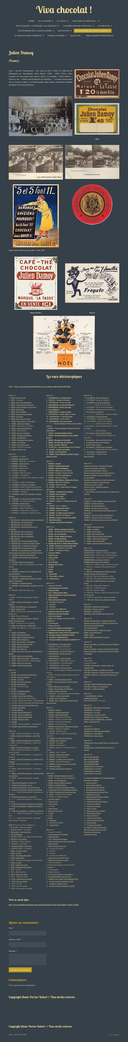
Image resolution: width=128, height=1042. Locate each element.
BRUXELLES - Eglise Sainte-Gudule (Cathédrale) (27, 520)
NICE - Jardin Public (18, 858)
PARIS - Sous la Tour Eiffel (96, 541)
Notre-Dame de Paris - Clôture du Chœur (97, 630)
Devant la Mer (91, 823)
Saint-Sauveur (53, 597)
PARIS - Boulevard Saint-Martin (21, 414)
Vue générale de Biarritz (92, 729)
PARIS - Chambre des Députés (22, 435)
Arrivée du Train (91, 783)
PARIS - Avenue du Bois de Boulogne (99, 543)
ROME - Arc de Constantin (57, 534)
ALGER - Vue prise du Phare (20, 677)
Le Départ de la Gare (93, 794)
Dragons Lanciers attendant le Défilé (61, 635)
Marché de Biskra (55, 520)
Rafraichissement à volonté (96, 811)
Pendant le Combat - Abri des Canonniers (97, 475)
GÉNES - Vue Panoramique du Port (60, 433)
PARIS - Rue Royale (17, 409)
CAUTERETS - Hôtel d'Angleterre (97, 398)
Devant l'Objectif (92, 816)
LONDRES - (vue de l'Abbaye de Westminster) (27, 489)
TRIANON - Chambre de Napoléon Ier (96, 607)
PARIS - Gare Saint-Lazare (20, 445)
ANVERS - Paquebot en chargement (23, 555)
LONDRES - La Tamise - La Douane (23, 485)
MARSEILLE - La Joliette (92, 710)
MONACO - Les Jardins (19, 839)
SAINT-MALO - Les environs (93, 766)
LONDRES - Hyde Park (18, 466)
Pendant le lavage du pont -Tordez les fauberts (99, 480)
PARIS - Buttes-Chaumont (20, 640)
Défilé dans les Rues (93, 799)
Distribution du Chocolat (92, 832)
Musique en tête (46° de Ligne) (58, 611)
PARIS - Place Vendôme (19, 412)
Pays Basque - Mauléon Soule (97, 452)
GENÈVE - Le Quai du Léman (94, 503)
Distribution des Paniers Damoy (97, 801)
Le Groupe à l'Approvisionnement (95, 827)
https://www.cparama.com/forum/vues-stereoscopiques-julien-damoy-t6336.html (43, 386)
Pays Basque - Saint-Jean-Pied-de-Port (99, 440)
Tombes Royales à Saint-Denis (94, 625)
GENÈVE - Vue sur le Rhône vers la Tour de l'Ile (100, 501)
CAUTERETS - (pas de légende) (96, 417)
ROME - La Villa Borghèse (57, 539)
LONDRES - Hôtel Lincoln (19, 459)
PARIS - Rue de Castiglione (21, 433)
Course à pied (53, 557)
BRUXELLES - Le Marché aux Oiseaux (25, 546)
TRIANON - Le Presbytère (92, 611)
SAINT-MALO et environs (92, 769)
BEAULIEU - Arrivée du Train (21, 832)
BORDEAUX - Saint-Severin (93, 736)
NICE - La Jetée (16, 853)
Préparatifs (53, 574)
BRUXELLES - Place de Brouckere (22, 536)
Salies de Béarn (89, 456)
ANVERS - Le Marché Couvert (22, 576)
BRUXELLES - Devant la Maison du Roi (24, 541)
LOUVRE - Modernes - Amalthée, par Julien (98, 670)
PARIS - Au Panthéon (19, 632)
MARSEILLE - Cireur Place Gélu (95, 715)
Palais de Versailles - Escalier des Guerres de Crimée (101, 649)
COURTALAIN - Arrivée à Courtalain (96, 717)
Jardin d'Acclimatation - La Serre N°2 (24, 797)
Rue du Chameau (17, 710)
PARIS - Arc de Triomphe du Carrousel (23, 407)
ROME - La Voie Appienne (58, 452)
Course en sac (53, 555)
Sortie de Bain (53, 562)
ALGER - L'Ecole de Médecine (22, 715)
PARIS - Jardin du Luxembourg (22, 656)
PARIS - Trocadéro (17, 417)
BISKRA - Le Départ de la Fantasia (61, 492)
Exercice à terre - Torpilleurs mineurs (96, 487)
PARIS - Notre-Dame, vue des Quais (23, 421)
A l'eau (50, 569)
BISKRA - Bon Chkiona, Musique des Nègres (63, 480)
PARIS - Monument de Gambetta (22, 440)
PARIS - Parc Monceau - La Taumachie (23, 607)
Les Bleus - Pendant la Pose (58, 637)
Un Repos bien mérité (94, 825)
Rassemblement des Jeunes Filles (97, 792)
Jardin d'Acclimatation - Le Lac (22, 785)
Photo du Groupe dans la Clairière (95, 830)
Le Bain (51, 567)
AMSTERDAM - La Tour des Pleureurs (61, 405)
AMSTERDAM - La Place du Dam (59, 412)
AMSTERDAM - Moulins (94, 696)
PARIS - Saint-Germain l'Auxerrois (22, 405)
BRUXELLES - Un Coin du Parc (21, 525)
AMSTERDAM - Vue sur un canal (60, 421)
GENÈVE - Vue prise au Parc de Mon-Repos (98, 515)
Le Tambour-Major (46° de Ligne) (59, 630)
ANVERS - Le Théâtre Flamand (22, 583)
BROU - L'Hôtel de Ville (92, 722)
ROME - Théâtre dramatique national (61, 529)
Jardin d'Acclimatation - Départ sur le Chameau (27, 804)
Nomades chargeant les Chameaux (61, 522)
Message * (13, 951)
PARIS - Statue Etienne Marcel (21, 428)
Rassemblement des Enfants (95, 787)
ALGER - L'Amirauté (18, 694)
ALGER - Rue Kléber (19, 708)
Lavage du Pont (89, 478)
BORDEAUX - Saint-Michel (93, 733)
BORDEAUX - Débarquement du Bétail (97, 731)
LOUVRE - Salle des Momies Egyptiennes (98, 684)
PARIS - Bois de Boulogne (95, 534)
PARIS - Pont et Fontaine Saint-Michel (99, 536)
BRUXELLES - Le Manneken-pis (22, 522)
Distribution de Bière (94, 813)
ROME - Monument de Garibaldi (59, 440)
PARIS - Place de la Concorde (20, 419)
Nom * (11, 928)
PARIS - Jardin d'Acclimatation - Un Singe (25, 747)
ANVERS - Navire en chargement (23, 562)
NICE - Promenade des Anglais (21, 855)
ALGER (13, 672)
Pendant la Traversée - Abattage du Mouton (98, 466)
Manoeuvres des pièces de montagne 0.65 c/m (99, 473)
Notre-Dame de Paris (91, 628)
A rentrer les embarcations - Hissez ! (96, 471)
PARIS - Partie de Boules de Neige (23, 637)
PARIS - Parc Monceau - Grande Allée (23, 625)
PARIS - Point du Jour (19, 449)
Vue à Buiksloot (53, 409)
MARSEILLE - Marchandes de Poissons (97, 708)
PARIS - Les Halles (93, 529)
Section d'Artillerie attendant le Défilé (62, 640)
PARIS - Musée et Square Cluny (22, 644)
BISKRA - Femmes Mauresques (59, 466)
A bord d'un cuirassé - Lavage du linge (96, 482)
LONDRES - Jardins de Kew (20, 463)
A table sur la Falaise (94, 804)
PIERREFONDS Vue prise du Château (96, 562)
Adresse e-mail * (15, 939)
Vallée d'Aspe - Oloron (93, 445)
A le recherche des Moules (95, 820)
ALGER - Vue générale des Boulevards (24, 675)
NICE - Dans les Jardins (19, 881)
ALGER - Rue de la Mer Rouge (22, 717)
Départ (50, 571)
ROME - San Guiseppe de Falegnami (60, 442)
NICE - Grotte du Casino (19, 851)
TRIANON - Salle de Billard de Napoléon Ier (99, 614)
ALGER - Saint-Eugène (18, 684)
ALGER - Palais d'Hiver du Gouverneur (25, 726)
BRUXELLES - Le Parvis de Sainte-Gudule (26, 543)
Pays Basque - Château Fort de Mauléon (99, 447)
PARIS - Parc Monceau (19, 649)
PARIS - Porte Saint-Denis (95, 527)
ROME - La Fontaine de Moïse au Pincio (62, 541)
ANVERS (15, 569)
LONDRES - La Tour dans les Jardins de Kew (27, 499)
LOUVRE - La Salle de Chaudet (94, 689)
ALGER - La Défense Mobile (20, 691)
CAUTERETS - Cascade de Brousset (98, 402)
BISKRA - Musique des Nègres (59, 508)
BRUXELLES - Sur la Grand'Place (22, 534)
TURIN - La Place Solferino (57, 445)
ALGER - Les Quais (17, 679)
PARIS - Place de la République (21, 402)
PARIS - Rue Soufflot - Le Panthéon (23, 642)
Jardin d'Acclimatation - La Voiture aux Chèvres (28, 811)
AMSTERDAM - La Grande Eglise (59, 398)
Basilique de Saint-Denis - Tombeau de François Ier (101, 623)
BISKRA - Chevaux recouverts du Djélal (62, 517)
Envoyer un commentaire (20, 970)
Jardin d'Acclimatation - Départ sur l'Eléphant (27, 790)
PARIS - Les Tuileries (19, 442)
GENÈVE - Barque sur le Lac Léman (96, 508)
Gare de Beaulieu (16, 834)
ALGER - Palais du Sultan (20, 719)
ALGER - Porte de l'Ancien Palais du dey (25, 705)
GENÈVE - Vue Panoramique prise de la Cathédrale (101, 520)
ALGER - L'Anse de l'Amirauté (21, 682)
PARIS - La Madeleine (19, 438)
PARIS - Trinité (89, 635)
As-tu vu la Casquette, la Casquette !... (61, 628)
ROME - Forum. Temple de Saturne (60, 536)
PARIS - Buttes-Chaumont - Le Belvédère (25, 658)
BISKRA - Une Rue (54, 463)
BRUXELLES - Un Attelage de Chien (24, 548)
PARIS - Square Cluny (18, 609)
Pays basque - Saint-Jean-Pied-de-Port (98, 433)
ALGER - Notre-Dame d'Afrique (22, 696)
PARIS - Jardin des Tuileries (21, 424)
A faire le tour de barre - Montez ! (95, 468)
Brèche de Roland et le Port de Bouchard (62, 595)
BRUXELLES (15, 539)
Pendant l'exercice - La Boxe (93, 485)
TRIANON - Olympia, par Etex (94, 609)
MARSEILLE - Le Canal (92, 712)
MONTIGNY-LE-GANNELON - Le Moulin (98, 719)
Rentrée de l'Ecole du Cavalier (58, 614)
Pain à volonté (91, 809)
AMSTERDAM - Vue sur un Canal (59, 407)
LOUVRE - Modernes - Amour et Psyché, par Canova (101, 672)
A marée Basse (54, 578)
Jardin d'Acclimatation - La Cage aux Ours (26, 787)
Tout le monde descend (93, 785)
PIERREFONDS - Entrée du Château (96, 550)
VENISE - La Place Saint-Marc (59, 449)
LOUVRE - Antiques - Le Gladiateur (96, 686)
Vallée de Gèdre (53, 590)
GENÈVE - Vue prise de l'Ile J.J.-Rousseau (98, 517)
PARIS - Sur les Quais (94, 532)
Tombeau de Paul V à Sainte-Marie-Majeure (63, 543)
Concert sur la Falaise (94, 818)
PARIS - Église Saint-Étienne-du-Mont (96, 637)
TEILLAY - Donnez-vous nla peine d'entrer (101, 600)
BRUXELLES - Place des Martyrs (22, 532)
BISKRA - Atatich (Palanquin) (58, 468)
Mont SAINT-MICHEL (91, 757)
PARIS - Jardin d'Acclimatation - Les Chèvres (26, 740)
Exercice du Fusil (89, 489)
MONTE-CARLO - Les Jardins (22, 846)
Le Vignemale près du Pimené (58, 588)
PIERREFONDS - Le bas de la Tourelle (96, 560)
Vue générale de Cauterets (94, 412)
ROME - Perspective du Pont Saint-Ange (62, 546)
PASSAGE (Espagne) (91, 698)
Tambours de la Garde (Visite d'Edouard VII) (63, 632)
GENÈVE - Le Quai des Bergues (94, 506)
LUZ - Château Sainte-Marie (58, 593)
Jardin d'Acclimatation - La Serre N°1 (24, 783)
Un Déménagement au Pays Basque (97, 442)
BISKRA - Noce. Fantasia (57, 494)
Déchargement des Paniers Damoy (97, 797)
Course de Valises (54, 553)
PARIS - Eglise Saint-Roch (92, 632)
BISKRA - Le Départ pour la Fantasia (61, 513)
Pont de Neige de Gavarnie (57, 600)
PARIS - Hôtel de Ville (18, 398)
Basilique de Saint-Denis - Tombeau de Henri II (99, 621)
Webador (117, 1034)
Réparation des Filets (55, 564)
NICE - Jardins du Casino (19, 865)
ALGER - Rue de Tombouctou (21, 712)
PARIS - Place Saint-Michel (21, 635)
